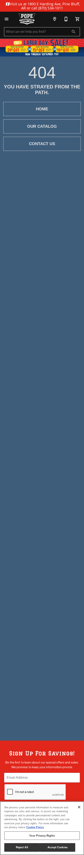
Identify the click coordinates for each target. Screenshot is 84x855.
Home (42, 109)
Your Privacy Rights (42, 835)
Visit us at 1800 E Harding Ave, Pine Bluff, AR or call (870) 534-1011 (44, 5)
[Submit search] (73, 31)
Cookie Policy (35, 827)
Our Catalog (42, 126)
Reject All (22, 847)
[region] (42, 828)
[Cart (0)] (77, 19)
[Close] (79, 807)
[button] (6, 19)
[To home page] (27, 19)
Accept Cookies (57, 847)
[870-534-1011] (66, 19)
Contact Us (42, 143)
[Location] (55, 19)
